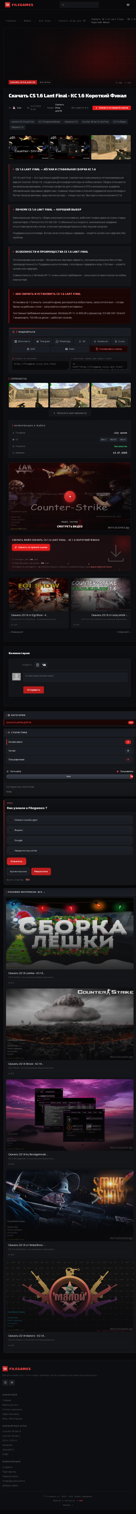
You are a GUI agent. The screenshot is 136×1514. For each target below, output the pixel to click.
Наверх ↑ (68, 1505)
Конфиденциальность (13, 1480)
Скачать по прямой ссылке (113, 107)
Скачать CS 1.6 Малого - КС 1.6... (27, 1335)
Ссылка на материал (26, 358)
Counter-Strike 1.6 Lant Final (95, 121)
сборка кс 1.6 (17, 127)
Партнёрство (9, 1471)
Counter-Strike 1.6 (11, 1431)
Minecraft (7, 1445)
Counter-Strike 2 (11, 1435)
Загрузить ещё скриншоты (72, 412)
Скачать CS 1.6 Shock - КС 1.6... (26, 1063)
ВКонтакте (24, 341)
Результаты (41, 871)
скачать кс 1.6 (71, 121)
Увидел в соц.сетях (26, 850)
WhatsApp (65, 341)
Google (18, 840)
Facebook (102, 341)
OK (83, 341)
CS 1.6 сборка (119, 121)
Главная (11, 20)
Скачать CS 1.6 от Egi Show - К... (29, 615)
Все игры (45, 20)
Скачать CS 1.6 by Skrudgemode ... (28, 1154)
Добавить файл (10, 1485)
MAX (33, 349)
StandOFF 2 (8, 1449)
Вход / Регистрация (12, 1418)
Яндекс (19, 830)
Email (71, 349)
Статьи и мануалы (12, 1409)
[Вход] (37, 665)
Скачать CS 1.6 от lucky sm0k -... (109, 615)
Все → (41, 892)
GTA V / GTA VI (9, 1440)
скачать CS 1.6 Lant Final (22, 121)
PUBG (5, 1454)
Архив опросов (18, 871)
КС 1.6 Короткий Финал (49, 121)
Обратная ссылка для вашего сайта (93, 358)
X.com (121, 341)
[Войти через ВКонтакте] (44, 665)
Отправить (33, 689)
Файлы (27, 20)
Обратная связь (10, 1414)
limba (9, 791)
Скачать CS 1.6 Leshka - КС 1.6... (26, 973)
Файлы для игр (10, 1404)
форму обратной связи (101, 566)
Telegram (45, 341)
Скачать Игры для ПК (72, 20)
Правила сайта (10, 1476)
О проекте (7, 1467)
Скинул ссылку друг (26, 819)
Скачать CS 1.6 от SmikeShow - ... (27, 1245)
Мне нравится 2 (80, 107)
